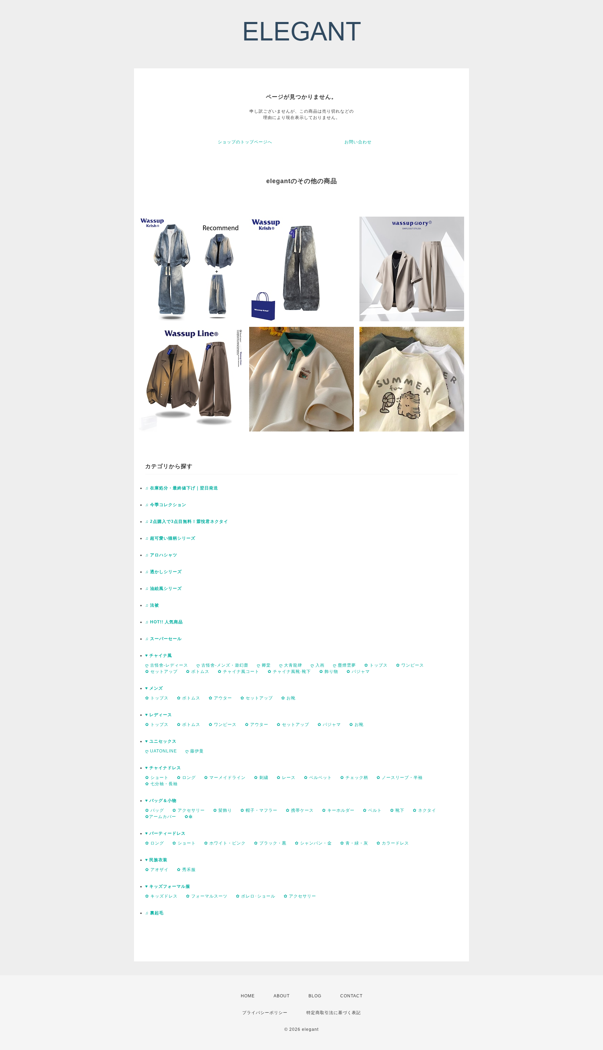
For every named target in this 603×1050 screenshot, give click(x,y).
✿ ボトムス (197, 671)
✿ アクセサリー (188, 810)
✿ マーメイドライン (225, 777)
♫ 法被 (152, 605)
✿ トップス (376, 665)
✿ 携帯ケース (300, 810)
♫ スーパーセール (163, 638)
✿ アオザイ (157, 869)
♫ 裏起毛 (154, 912)
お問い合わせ (358, 142)
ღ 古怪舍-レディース (166, 665)
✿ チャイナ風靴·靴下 (289, 671)
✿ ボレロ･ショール (255, 896)
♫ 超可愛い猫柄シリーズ (170, 538)
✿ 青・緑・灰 (354, 843)
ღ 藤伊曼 (194, 751)
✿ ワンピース (410, 665)
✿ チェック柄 (354, 777)
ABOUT (282, 995)
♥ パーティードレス (165, 833)
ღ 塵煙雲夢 (344, 665)
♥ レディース (158, 714)
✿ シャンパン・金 (313, 843)
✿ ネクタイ (424, 810)
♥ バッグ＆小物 (161, 800)
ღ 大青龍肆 (290, 665)
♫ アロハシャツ (161, 555)
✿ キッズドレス (161, 896)
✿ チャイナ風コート (238, 671)
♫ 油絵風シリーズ (163, 588)
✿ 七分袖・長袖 (161, 783)
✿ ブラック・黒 (270, 843)
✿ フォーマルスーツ (207, 896)
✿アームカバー (160, 816)
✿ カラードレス (393, 843)
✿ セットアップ (161, 671)
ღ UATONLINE (161, 751)
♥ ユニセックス (161, 741)
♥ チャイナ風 (158, 655)
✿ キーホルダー (338, 810)
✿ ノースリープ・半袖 (400, 777)
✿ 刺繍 (261, 777)
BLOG (314, 995)
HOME (248, 995)
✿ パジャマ (358, 671)
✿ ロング (186, 777)
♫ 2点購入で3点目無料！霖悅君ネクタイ (186, 521)
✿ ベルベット (318, 777)
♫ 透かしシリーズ (163, 571)
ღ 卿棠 (264, 665)
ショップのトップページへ (245, 142)
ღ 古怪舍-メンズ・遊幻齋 (222, 665)
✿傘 (189, 816)
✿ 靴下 (397, 810)
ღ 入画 (318, 665)
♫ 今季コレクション (165, 504)
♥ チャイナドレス (163, 767)
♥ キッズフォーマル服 (167, 886)
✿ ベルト (372, 810)
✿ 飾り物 (328, 671)
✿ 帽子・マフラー (258, 810)
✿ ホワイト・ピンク (225, 843)
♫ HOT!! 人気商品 (164, 622)
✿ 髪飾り (222, 810)
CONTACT (351, 995)
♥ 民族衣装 (156, 859)
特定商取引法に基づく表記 (333, 1012)
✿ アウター (220, 698)
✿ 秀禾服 (186, 869)
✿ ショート (157, 777)
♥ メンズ (154, 688)
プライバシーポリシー (265, 1012)
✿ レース (286, 777)
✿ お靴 (288, 698)
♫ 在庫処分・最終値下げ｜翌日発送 (181, 488)
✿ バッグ (154, 810)
